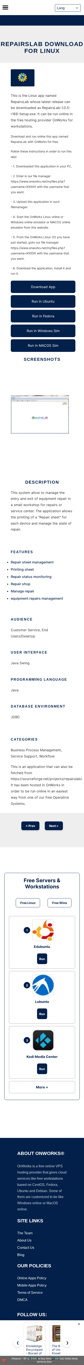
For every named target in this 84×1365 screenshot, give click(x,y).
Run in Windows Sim (43, 331)
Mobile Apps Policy (32, 1285)
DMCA (22, 1300)
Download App (43, 287)
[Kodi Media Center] (44, 1040)
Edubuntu (42, 946)
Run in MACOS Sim (43, 345)
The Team (25, 1233)
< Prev (30, 826)
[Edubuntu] (44, 930)
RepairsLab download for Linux (42, 47)
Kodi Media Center (42, 1057)
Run (42, 959)
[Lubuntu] (44, 985)
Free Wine (59, 903)
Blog (20, 1255)
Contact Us (25, 1247)
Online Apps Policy (31, 1278)
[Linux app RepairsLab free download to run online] (22, 77)
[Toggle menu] (5, 7)
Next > (54, 826)
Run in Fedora (43, 316)
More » (42, 1087)
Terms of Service (30, 1292)
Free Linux (28, 903)
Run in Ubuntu (43, 301)
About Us (24, 1240)
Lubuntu (42, 1001)
